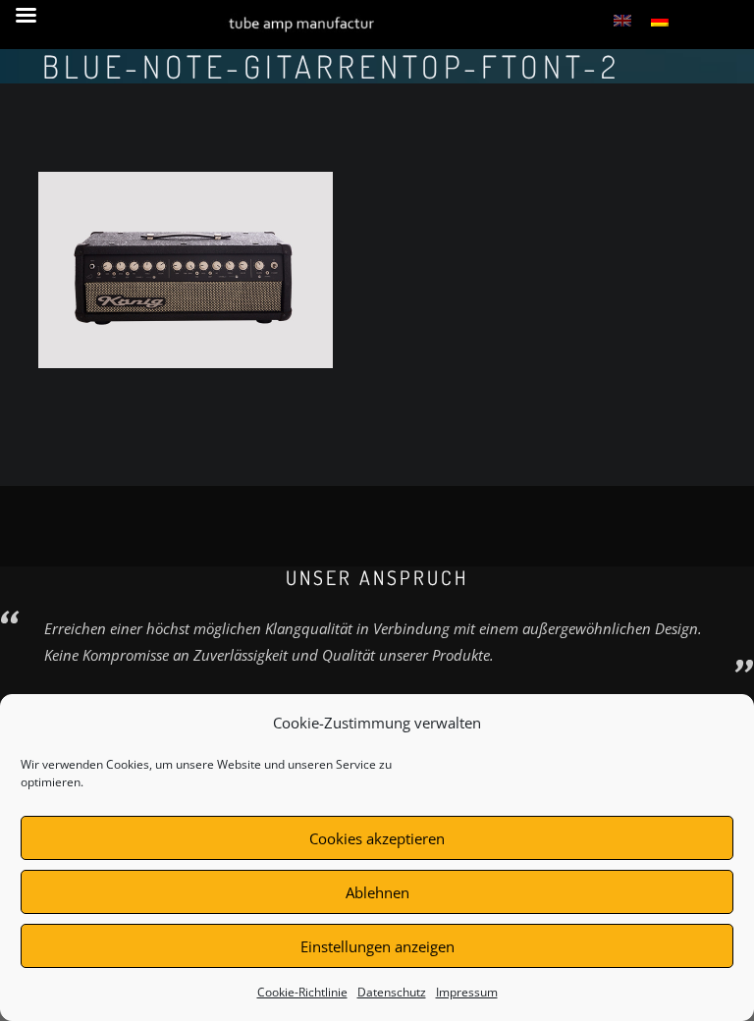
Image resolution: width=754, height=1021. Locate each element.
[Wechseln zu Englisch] (622, 19)
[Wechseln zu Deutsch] (659, 19)
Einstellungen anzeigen (377, 946)
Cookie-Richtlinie (302, 992)
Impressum (467, 992)
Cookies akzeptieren (377, 838)
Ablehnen (377, 892)
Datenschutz (391, 992)
